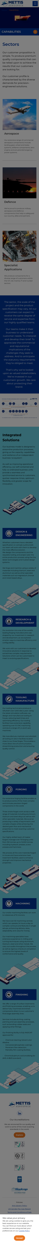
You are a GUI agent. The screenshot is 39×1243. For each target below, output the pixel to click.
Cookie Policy (24, 1231)
